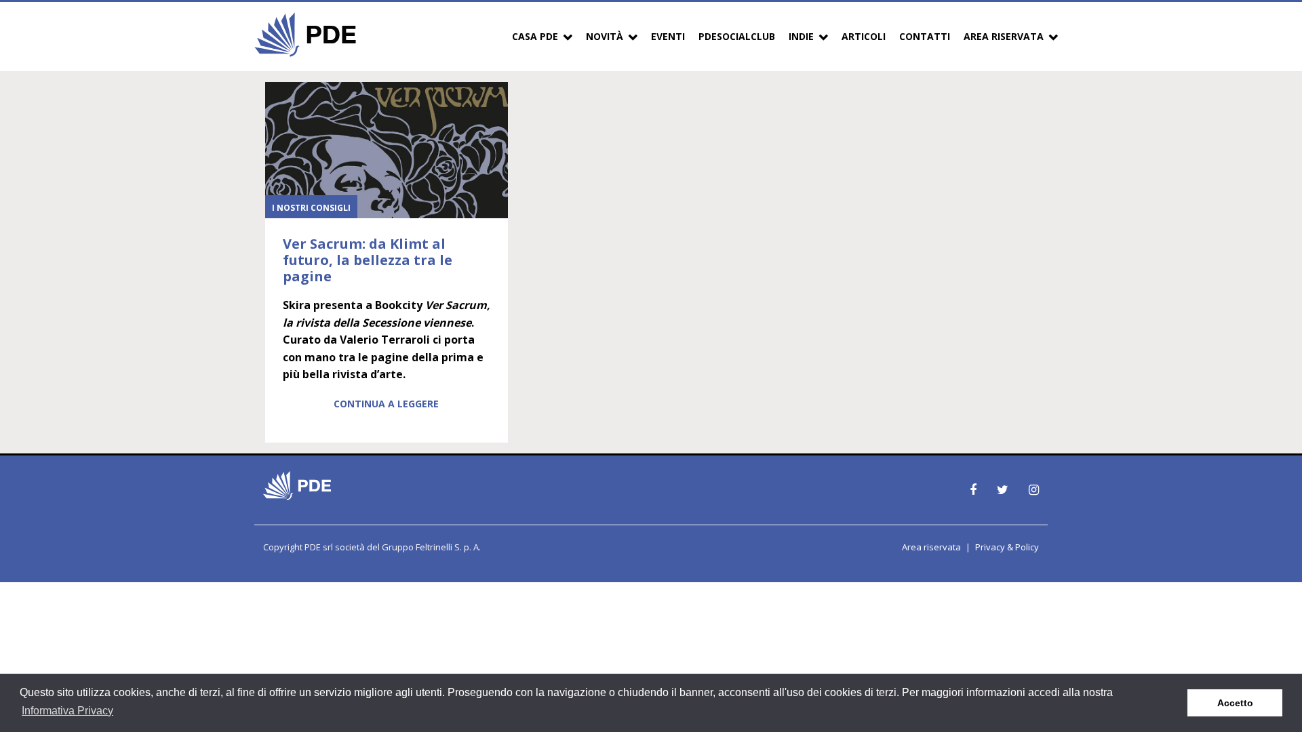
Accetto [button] (1235, 702)
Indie (801, 36)
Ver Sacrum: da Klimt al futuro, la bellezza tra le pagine (367, 260)
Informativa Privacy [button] (67, 710)
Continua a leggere (386, 403)
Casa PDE (535, 36)
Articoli (864, 36)
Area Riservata (1004, 36)
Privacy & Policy (1007, 547)
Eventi (668, 36)
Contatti (924, 36)
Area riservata (931, 547)
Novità (604, 36)
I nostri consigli (311, 208)
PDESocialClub (736, 36)
